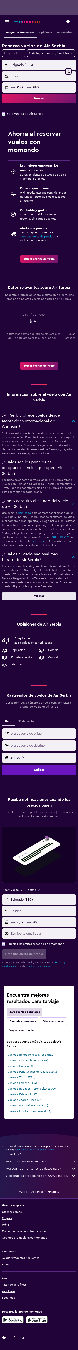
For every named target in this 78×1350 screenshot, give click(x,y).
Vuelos (23, 1192)
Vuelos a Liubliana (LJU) (22, 1066)
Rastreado (24, 513)
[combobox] (42, 733)
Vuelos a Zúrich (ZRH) (21, 1077)
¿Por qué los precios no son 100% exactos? (37, 1175)
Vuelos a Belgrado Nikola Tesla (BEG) (31, 1054)
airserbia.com (40, 541)
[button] (6, 21)
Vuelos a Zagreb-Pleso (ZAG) (26, 1100)
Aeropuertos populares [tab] (24, 1012)
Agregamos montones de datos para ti (34, 1168)
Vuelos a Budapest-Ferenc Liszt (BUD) (32, 1088)
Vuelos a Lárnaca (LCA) (22, 1083)
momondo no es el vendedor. (27, 1161)
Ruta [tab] (8, 721)
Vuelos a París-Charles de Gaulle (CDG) (32, 1071)
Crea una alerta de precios (37, 236)
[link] (39, 259)
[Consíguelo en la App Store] (37, 1319)
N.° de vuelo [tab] (26, 721)
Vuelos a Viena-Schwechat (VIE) (28, 1060)
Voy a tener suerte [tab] (21, 1030)
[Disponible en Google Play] (13, 1319)
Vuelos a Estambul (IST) (23, 1094)
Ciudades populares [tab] (22, 1021)
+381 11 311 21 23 (60, 537)
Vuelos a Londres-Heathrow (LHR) (29, 1111)
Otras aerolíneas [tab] (53, 1021)
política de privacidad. (39, 966)
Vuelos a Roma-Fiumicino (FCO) (28, 1105)
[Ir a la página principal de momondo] (27, 21)
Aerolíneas (37, 1192)
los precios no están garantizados (35, 1149)
